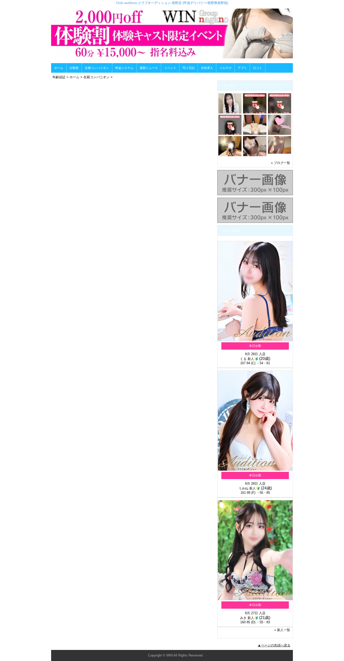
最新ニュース (149, 68)
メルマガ (225, 68)
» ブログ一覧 (280, 163)
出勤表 (74, 68)
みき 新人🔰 (249, 618)
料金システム (124, 68)
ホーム (58, 68)
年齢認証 (58, 77)
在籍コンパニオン (97, 68)
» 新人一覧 (282, 630)
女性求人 (207, 68)
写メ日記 (189, 68)
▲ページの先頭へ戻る (274, 645)
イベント (170, 68)
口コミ (257, 68)
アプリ (242, 68)
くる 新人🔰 (249, 359)
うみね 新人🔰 (249, 488)
